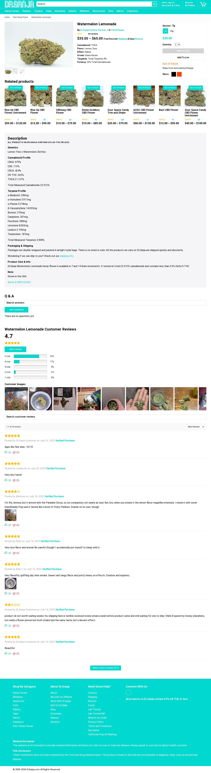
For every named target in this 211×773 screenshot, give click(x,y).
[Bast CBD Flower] (170, 96)
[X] (173, 74)
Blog (53, 709)
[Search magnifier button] (154, 4)
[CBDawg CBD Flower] (67, 96)
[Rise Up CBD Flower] (41, 96)
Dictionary (56, 713)
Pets (111, 11)
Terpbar (38, 11)
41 (173, 119)
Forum (91, 705)
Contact (92, 692)
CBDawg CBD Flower (63, 111)
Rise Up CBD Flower (37, 111)
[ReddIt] (179, 74)
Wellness (85, 11)
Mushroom (99, 11)
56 (96, 119)
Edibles (72, 11)
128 (122, 119)
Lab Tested (94, 709)
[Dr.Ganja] (19, 4)
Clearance (132, 11)
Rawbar (26, 11)
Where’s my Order (97, 717)
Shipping (123, 39)
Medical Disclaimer (24, 741)
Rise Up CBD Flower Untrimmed (15, 111)
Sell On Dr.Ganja (59, 705)
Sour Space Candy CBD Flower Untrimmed (195, 112)
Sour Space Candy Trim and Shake (118, 111)
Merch (120, 11)
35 (44, 119)
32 (70, 119)
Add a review (15, 349)
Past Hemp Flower (23, 726)
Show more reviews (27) (106, 667)
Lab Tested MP (96, 713)
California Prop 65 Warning (102, 734)
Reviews (55, 721)
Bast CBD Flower (168, 109)
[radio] (165, 31)
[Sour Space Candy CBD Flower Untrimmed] (195, 96)
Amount (166, 25)
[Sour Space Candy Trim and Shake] (118, 96)
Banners (55, 717)
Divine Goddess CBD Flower (91, 111)
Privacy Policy (95, 721)
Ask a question (16, 309)
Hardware (60, 11)
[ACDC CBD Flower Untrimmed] (144, 96)
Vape (48, 11)
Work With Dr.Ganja (61, 701)
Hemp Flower (12, 11)
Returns (139, 39)
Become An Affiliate (61, 696)
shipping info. (67, 256)
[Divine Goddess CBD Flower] (92, 96)
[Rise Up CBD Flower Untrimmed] (15, 96)
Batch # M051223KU (19, 282)
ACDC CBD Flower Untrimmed (143, 111)
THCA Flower (117, 30)
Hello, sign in (168, 2)
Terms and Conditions (100, 726)
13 (147, 119)
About (54, 692)
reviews (93, 34)
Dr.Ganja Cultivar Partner (93, 30)
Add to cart (183, 51)
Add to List (183, 57)
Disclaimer (93, 730)
